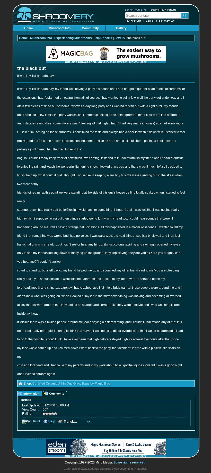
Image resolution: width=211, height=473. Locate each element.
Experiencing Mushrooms (73, 38)
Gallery (121, 28)
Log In (150, 21)
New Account (133, 21)
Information (31, 393)
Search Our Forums (164, 10)
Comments (56, 393)
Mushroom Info (60, 28)
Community (90, 28)
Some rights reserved (129, 462)
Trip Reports (103, 38)
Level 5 (120, 38)
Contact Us (166, 21)
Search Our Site (136, 10)
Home (28, 28)
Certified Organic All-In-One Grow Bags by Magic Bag (71, 383)
